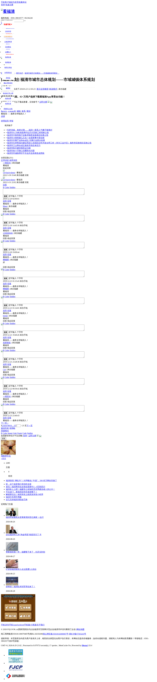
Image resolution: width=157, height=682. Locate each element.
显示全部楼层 (42, 89)
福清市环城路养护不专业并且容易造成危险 (25, 153)
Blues (5, 206)
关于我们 (41, 625)
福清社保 (8, 57)
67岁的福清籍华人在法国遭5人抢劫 (21, 569)
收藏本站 (22, 2)
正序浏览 (5, 160)
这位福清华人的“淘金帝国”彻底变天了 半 (23, 535)
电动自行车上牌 (8, 93)
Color (7, 187)
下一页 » (4, 423)
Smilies (12, 187)
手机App (13, 625)
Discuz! (85, 645)
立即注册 (43, 102)
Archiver (20, 625)
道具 (5, 201)
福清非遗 (8, 103)
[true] (25, 20)
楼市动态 (19, 73)
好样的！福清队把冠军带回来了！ (20, 587)
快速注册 (9, 5)
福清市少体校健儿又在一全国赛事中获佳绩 (25, 138)
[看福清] (8, 11)
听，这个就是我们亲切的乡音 (18, 484)
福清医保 (8, 62)
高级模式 (5, 431)
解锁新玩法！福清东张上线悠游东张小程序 (24, 494)
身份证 (8, 78)
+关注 (3, 458)
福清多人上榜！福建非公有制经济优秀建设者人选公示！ (30, 489)
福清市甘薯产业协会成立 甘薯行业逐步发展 (26, 140)
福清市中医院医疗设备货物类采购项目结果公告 (27, 135)
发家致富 (7, 343)
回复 (3, 116)
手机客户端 (6, 2)
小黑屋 (33, 625)
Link (15, 433)
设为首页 (15, 2)
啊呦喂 (6, 260)
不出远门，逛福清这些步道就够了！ (21, 492)
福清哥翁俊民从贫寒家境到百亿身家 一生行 (25, 517)
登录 (25, 436)
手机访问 (5, 625)
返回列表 (5, 428)
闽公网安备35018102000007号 (55, 634)
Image (10, 433)
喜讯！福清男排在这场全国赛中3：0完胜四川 (25, 487)
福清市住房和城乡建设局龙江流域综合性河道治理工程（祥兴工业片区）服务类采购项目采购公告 (49, 143)
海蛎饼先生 (6, 456)
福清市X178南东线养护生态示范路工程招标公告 (28, 132)
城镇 (19, 111)
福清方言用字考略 (14, 497)
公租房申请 (8, 42)
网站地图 (80, 629)
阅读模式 (53, 89)
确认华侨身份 (8, 83)
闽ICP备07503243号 (77, 634)
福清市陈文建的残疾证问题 (19, 148)
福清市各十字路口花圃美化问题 (21, 151)
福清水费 (8, 98)
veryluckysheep (9, 173)
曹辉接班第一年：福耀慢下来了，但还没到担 (25, 552)
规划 (28, 111)
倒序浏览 (13, 160)
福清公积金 (8, 67)
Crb (4, 370)
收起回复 (7, 168)
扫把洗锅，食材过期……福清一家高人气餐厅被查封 (29, 130)
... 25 (14, 426)
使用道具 (5, 121)
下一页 (30, 426)
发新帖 (12, 428)
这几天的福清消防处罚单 (16, 500)
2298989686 (8, 233)
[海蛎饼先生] (8, 454)
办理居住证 (8, 72)
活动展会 (8, 47)
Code (24, 433)
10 (11, 426)
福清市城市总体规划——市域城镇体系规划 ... (42, 73)
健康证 (8, 88)
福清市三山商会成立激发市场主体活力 (23, 145)
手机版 (27, 625)
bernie (5, 316)
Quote (19, 433)
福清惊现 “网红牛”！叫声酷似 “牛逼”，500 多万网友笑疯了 (31, 480)
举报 (11, 121)
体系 (24, 111)
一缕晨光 (7, 163)
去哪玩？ (8, 52)
